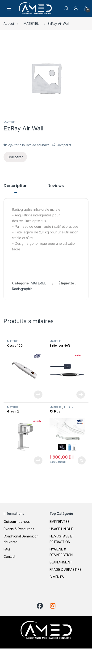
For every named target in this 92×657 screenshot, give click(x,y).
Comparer (64, 145)
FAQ (7, 549)
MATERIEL (31, 23)
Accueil (9, 23)
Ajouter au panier (80, 460)
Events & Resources (19, 529)
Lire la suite (38, 395)
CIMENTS (57, 577)
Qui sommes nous (17, 522)
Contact (9, 556)
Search (66, 8)
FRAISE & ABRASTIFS (65, 569)
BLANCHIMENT (61, 562)
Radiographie (22, 289)
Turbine (68, 407)
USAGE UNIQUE (61, 529)
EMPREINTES (60, 522)
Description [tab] (15, 186)
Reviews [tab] (55, 186)
